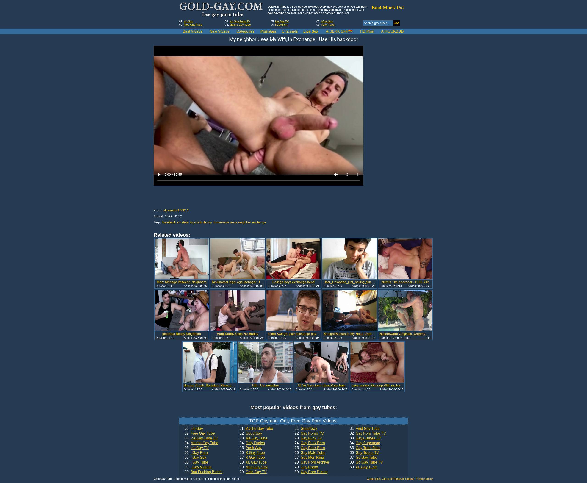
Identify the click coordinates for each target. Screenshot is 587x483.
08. (196, 462)
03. (201, 438)
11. (256, 428)
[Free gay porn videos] (221, 10)
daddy (207, 222)
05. (197, 448)
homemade (221, 222)
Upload (409, 478)
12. (251, 433)
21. (306, 428)
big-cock (196, 222)
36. (364, 453)
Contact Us (374, 478)
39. (363, 467)
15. (251, 448)
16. (252, 453)
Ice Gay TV (282, 21)
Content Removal (393, 478)
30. (311, 472)
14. (252, 443)
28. (312, 462)
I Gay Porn (281, 24)
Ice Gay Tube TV (240, 21)
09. (198, 467)
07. (195, 457)
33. (365, 438)
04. (201, 443)
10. (203, 472)
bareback (169, 222)
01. (194, 428)
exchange (259, 222)
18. (253, 462)
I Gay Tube (328, 24)
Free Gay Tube (193, 24)
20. (253, 472)
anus (233, 222)
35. (365, 448)
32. (368, 433)
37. (363, 457)
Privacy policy (424, 478)
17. (252, 457)
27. (309, 457)
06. (196, 453)
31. (365, 428)
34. (365, 443)
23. (308, 438)
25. (310, 448)
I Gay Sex (327, 21)
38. (366, 462)
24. (310, 443)
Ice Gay (188, 21)
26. (310, 453)
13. (253, 438)
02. (200, 433)
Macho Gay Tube (240, 24)
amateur (183, 222)
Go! (396, 23)
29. (306, 467)
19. (254, 467)
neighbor (244, 222)
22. (309, 433)
